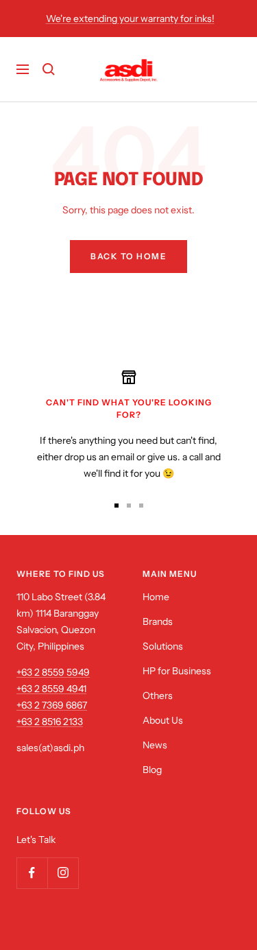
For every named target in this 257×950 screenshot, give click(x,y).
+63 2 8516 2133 (49, 721)
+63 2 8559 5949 (53, 672)
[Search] (48, 69)
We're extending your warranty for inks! (130, 18)
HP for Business (177, 671)
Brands (158, 621)
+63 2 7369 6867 (51, 705)
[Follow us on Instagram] (62, 872)
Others (158, 695)
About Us (163, 720)
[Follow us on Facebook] (31, 872)
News (155, 745)
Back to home (128, 256)
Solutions (163, 646)
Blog (152, 769)
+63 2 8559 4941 (51, 688)
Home (156, 597)
